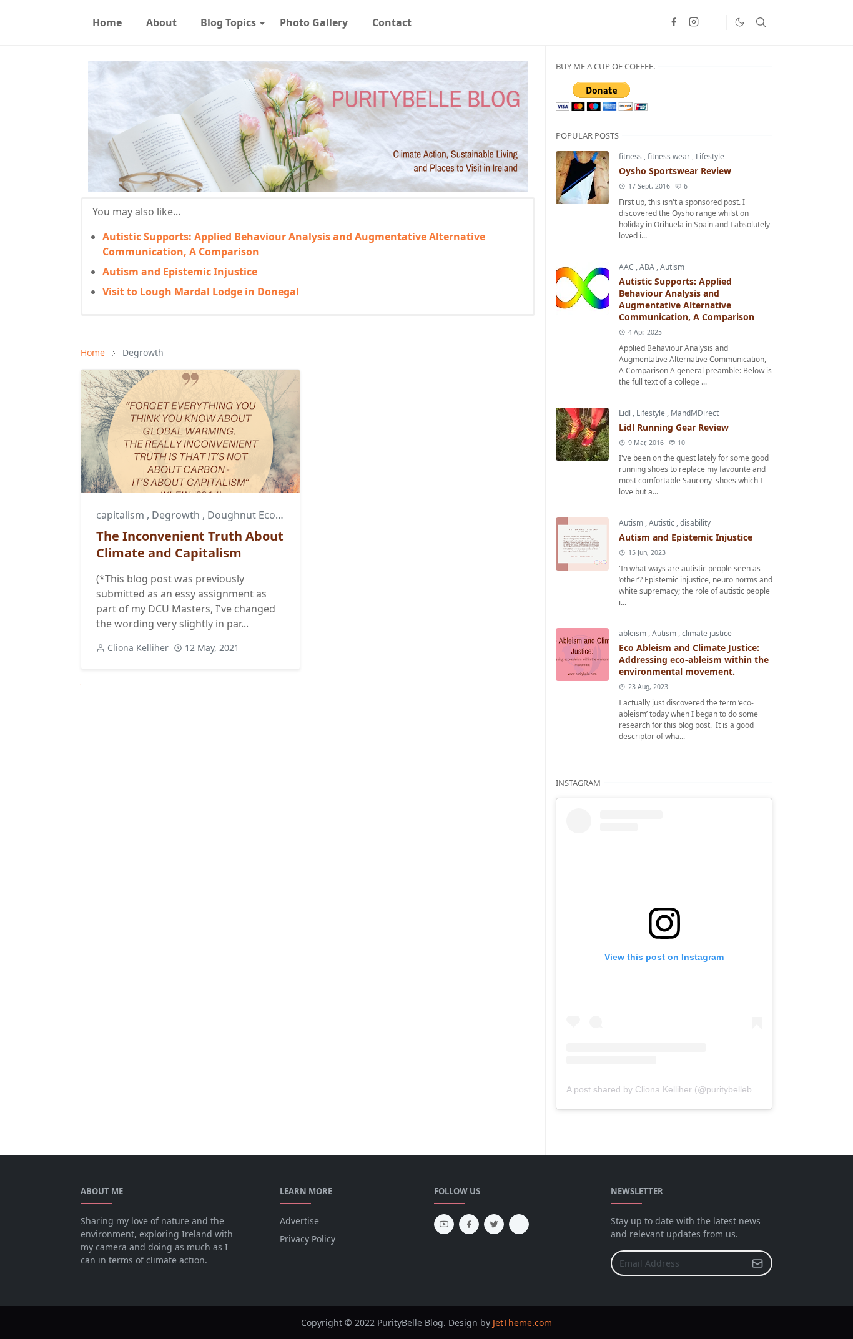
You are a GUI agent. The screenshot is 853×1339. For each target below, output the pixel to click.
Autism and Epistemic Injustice (179, 271)
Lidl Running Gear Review (674, 427)
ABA (647, 267)
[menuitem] (107, 22)
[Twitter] (714, 22)
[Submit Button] (757, 1263)
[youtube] (444, 1224)
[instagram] (694, 22)
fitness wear (670, 156)
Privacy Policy (307, 1239)
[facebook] (674, 22)
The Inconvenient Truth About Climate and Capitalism (190, 544)
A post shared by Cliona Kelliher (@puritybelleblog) (666, 1089)
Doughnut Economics (258, 515)
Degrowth (177, 515)
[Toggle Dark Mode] (739, 22)
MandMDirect (695, 413)
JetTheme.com (522, 1322)
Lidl (626, 413)
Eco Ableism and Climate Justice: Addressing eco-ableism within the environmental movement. (694, 659)
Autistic (662, 522)
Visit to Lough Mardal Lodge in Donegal (200, 291)
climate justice (707, 633)
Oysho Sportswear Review (675, 171)
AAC (627, 267)
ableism (633, 633)
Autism (672, 267)
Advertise (299, 1221)
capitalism (121, 515)
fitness (631, 156)
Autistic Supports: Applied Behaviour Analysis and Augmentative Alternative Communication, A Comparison (686, 299)
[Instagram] (519, 1224)
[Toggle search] (761, 22)
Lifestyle (710, 156)
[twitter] (494, 1224)
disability (695, 522)
